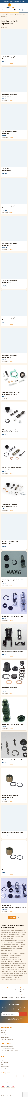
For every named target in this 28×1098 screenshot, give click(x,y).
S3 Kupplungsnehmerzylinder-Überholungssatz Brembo (11, 393)
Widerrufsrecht (5, 1066)
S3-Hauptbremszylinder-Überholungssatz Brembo (9, 505)
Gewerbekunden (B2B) (7, 1039)
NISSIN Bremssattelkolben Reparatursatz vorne (10, 796)
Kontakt (3, 1032)
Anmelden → (23, 1014)
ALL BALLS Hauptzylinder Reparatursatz (9, 58)
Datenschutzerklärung (13, 1019)
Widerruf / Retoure (6, 1068)
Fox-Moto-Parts (5, 14)
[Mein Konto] (19, 10)
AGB (2, 1064)
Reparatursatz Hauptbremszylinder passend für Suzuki (12, 580)
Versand (11, 63)
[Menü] (2, 6)
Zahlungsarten (5, 1037)
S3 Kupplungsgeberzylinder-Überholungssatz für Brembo (10, 430)
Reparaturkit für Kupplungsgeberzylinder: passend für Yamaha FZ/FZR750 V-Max (13, 906)
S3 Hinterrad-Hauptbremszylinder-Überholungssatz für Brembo (12, 468)
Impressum (4, 1060)
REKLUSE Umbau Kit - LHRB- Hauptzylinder (10, 542)
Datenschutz (4, 1062)
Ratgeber (3, 1030)
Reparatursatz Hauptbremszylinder (12, 616)
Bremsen (12, 14)
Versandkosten (5, 1035)
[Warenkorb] (22, 10)
